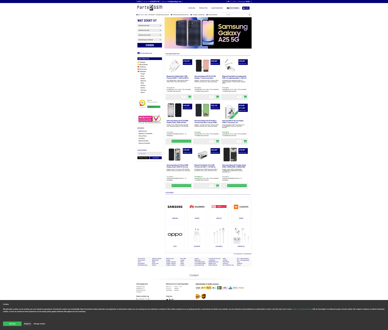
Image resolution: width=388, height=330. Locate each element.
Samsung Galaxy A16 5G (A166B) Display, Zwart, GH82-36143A (177, 121)
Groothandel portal (145, 53)
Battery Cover (170, 258)
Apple (153, 262)
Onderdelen (142, 71)
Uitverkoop (142, 67)
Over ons (191, 8)
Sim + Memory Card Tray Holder (228, 265)
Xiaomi (142, 92)
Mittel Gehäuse (213, 265)
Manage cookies (39, 324)
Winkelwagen (243, 1)
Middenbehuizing (213, 262)
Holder (182, 263)
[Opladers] (197, 249)
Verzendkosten (247, 254)
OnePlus (142, 85)
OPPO (142, 83)
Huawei (142, 78)
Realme (142, 88)
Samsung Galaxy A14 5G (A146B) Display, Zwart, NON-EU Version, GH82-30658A (177, 167)
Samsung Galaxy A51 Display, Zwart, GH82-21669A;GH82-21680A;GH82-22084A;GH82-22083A (234, 167)
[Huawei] (197, 221)
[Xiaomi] (241, 221)
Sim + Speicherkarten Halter (243, 258)
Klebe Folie (197, 260)
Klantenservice (217, 8)
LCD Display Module (200, 263)
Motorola (143, 81)
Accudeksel (141, 263)
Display (168, 260)
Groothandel (234, 8)
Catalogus (142, 62)
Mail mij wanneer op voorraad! (181, 141)
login (246, 8)
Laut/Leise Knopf (199, 265)
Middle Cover (212, 263)
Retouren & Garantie (144, 143)
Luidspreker (212, 260)
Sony (238, 262)
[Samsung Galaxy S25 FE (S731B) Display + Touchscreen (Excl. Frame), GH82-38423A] (202, 66)
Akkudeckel (155, 260)
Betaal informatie (143, 141)
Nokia (224, 258)
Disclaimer (141, 138)
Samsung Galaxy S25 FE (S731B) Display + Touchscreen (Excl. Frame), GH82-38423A (205, 78)
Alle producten (143, 64)
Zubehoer (239, 263)
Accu (139, 262)
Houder (182, 265)
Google (142, 74)
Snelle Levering (213, 284)
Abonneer (156, 158)
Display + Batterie (171, 262)
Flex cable (183, 258)
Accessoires (143, 69)
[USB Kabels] (219, 249)
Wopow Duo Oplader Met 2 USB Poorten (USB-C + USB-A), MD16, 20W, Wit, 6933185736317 (178, 78)
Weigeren (27, 324)
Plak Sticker (226, 262)
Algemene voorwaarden (145, 133)
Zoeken (150, 45)
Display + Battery (171, 265)
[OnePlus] (219, 221)
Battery (154, 265)
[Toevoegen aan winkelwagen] (189, 97)
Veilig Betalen (201, 284)
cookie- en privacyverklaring (302, 309)
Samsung (143, 90)
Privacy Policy (142, 136)
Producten (203, 8)
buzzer (239, 265)
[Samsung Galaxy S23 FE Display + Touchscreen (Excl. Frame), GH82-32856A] (202, 110)
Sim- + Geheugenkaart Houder (243, 260)
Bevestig (12, 324)
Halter (182, 262)
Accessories (141, 260)
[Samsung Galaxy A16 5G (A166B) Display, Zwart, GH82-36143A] (175, 110)
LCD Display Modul (200, 262)
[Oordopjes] (241, 249)
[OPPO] (175, 249)
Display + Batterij (171, 263)
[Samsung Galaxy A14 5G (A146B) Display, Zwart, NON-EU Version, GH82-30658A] (175, 155)
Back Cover (155, 263)
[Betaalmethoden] (217, 287)
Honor (142, 76)
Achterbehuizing (142, 265)
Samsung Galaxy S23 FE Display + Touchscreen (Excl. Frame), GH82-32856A (205, 122)
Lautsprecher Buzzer (214, 258)
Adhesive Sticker (156, 258)
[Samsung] (175, 221)
